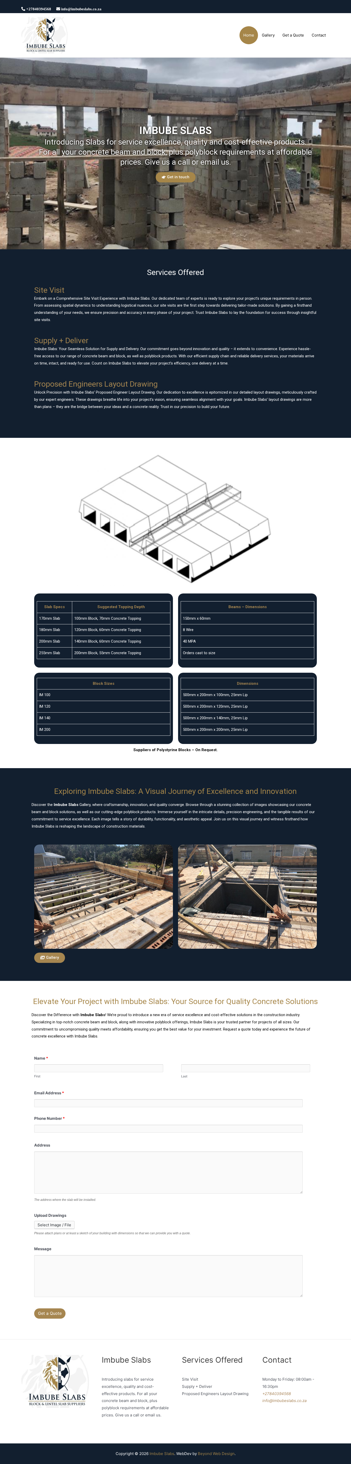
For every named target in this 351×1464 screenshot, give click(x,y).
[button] (176, 177)
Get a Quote (293, 35)
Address (42, 1145)
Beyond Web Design (216, 1453)
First (37, 1076)
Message (42, 1248)
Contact (319, 35)
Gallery (268, 35)
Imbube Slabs (162, 1453)
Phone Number (49, 1118)
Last (184, 1076)
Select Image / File (54, 1224)
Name (41, 1058)
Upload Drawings (50, 1215)
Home (248, 35)
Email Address (49, 1092)
